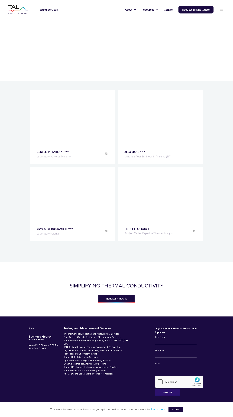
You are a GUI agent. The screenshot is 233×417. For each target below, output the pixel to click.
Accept (175, 409)
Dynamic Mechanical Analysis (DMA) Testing (85, 363)
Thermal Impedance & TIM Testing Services (85, 370)
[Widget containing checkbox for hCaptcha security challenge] (179, 382)
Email (157, 363)
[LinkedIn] (106, 154)
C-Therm (24, 13)
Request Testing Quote (196, 10)
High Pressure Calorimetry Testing (80, 353)
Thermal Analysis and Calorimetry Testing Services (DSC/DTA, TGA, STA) (96, 342)
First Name (160, 337)
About (128, 9)
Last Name (160, 350)
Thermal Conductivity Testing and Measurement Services (91, 334)
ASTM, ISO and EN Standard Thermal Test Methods (88, 373)
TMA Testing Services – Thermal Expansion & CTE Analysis (92, 347)
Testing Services (48, 9)
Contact (168, 9)
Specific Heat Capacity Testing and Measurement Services (92, 337)
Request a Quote (116, 298)
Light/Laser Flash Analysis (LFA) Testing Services (87, 360)
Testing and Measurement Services (87, 328)
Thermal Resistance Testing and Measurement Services (91, 367)
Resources (148, 9)
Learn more (158, 409)
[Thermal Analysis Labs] (18, 8)
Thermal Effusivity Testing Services (81, 357)
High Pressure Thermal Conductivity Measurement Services (93, 350)
